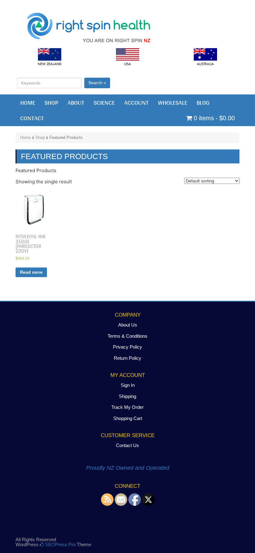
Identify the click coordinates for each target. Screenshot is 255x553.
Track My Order (127, 407)
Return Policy (127, 358)
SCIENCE (104, 102)
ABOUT (75, 102)
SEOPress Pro (60, 544)
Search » (97, 82)
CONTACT (32, 118)
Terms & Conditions (127, 336)
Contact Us (127, 445)
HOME (27, 102)
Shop (40, 137)
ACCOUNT (136, 102)
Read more (31, 272)
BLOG (203, 102)
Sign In (128, 385)
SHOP (51, 102)
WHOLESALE (172, 102)
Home (25, 137)
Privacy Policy (127, 347)
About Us (127, 324)
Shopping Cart (127, 418)
